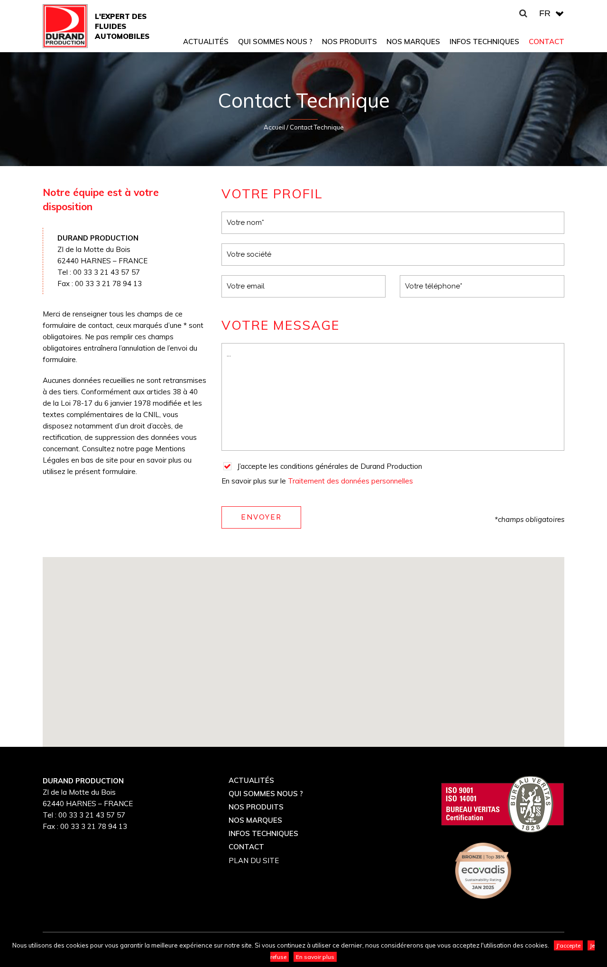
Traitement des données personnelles (350, 480)
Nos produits (256, 806)
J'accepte (568, 945)
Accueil (274, 127)
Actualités (251, 780)
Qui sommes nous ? (266, 793)
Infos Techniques (263, 833)
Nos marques (255, 820)
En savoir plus (315, 956)
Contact (246, 846)
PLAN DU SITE (254, 860)
